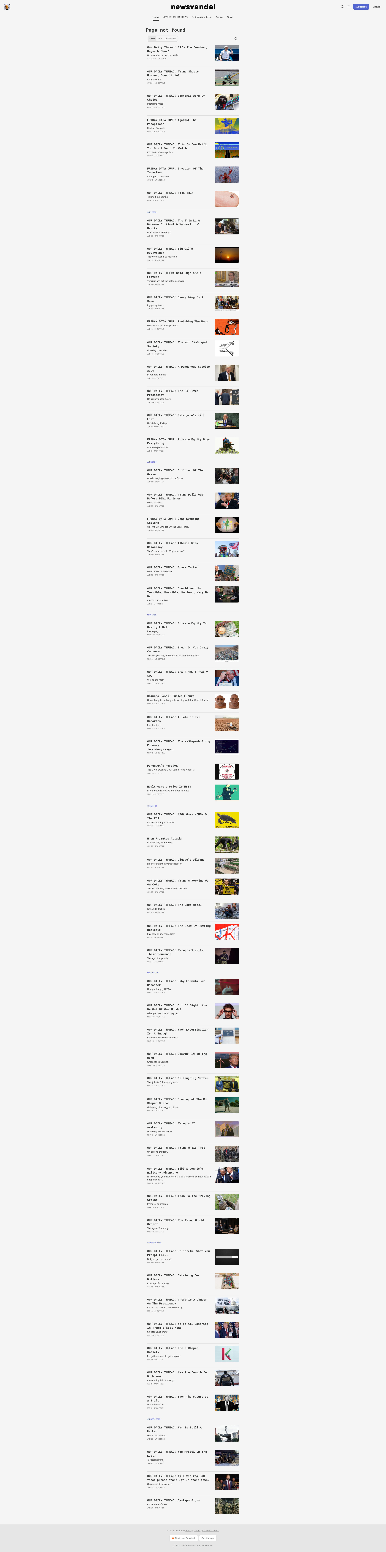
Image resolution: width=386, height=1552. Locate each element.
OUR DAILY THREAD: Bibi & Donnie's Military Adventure (175, 1170)
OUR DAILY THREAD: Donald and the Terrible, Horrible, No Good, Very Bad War (178, 592)
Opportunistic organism (159, 1483)
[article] (193, 55)
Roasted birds (154, 725)
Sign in (377, 6)
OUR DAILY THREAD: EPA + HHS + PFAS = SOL (177, 673)
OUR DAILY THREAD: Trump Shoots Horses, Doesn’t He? (173, 73)
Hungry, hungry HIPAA (159, 988)
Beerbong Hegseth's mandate (162, 1037)
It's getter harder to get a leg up (163, 1355)
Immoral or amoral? (157, 1203)
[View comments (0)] (169, 62)
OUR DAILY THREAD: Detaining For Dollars (173, 1277)
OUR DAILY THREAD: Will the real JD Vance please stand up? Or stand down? (178, 1478)
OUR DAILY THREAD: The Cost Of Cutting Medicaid (179, 928)
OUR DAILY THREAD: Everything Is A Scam (175, 299)
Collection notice (210, 1530)
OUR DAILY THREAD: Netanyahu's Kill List (175, 417)
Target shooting (155, 1459)
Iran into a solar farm (158, 600)
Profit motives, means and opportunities (168, 790)
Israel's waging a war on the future (165, 478)
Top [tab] (160, 38)
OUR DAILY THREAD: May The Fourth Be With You (177, 1374)
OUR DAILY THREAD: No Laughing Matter (177, 1078)
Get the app (208, 1538)
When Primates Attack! (165, 838)
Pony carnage (154, 79)
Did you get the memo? (159, 1258)
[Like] (149, 62)
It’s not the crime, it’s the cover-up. (165, 1307)
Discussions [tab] (170, 38)
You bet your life (155, 1404)
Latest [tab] (152, 38)
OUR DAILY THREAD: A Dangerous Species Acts (178, 368)
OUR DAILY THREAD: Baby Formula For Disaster (176, 983)
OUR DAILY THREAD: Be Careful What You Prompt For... (178, 1253)
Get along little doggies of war (163, 1107)
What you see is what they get (162, 1013)
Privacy (189, 1530)
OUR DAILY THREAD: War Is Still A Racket (174, 1429)
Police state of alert (157, 1504)
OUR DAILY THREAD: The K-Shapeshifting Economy (178, 743)
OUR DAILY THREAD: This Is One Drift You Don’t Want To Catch (177, 146)
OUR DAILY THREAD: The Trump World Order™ (175, 1222)
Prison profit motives (158, 1283)
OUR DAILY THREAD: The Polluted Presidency (172, 393)
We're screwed (154, 502)
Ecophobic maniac (156, 374)
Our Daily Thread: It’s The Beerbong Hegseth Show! (177, 49)
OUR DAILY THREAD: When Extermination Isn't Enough (177, 1031)
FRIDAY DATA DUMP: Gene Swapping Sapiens (173, 520)
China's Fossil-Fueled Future (170, 696)
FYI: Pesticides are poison (160, 152)
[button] (156, 17)
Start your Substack (185, 1538)
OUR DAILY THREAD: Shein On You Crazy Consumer (177, 649)
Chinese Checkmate (157, 1331)
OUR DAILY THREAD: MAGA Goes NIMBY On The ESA (177, 816)
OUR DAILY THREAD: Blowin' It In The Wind (177, 1055)
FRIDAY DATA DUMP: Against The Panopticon (171, 122)
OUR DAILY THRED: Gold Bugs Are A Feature (174, 275)
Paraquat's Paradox (162, 765)
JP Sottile (163, 59)
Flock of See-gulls (156, 127)
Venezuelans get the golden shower (165, 280)
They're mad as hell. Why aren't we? (165, 550)
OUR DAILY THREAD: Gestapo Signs (173, 1500)
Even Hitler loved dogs (159, 232)
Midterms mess (155, 103)
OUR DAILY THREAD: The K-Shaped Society (172, 1350)
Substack (178, 1545)
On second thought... (158, 1151)
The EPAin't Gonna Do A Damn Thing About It (170, 769)
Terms (197, 1530)
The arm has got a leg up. (160, 749)
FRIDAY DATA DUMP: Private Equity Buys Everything (178, 441)
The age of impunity (157, 958)
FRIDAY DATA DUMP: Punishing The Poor (177, 321)
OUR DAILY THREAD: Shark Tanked (172, 567)
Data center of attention (159, 571)
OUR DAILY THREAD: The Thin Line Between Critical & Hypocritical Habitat (173, 224)
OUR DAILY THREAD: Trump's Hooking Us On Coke (177, 882)
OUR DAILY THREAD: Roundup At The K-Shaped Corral (177, 1101)
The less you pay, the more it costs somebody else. (173, 655)
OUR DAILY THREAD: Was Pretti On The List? (177, 1453)
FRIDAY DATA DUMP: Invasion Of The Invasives (175, 170)
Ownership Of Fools (157, 447)
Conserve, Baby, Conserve (160, 822)
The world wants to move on (162, 256)
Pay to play (153, 631)
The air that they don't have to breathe (167, 888)
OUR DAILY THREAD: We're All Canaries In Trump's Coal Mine (177, 1325)
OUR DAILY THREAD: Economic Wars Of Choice (176, 97)
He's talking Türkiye (157, 423)
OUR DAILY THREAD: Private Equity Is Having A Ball (177, 625)
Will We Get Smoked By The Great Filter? (168, 526)
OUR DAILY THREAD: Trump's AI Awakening (171, 1125)
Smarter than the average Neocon (164, 863)
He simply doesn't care (159, 398)
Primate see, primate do (159, 842)
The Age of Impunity (157, 1228)
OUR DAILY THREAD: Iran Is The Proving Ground (178, 1198)
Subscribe (361, 6)
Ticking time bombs (157, 196)
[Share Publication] (349, 7)
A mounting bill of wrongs (160, 1380)
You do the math (155, 679)
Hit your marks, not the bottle (162, 55)
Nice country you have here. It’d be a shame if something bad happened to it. (179, 1178)
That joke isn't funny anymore (162, 1082)
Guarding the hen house (159, 1131)
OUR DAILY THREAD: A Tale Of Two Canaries (173, 719)
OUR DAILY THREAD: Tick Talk (170, 193)
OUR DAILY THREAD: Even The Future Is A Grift (177, 1398)
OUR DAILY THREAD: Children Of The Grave (175, 472)
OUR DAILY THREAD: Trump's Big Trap (176, 1147)
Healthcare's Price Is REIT (169, 786)
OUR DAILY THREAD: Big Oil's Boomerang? (170, 250)
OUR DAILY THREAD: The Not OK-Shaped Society (177, 344)
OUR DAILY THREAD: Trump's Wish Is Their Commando (175, 952)
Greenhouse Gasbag (157, 1061)
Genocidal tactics (156, 908)
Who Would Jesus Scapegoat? (162, 325)
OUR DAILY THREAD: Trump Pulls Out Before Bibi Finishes (175, 496)
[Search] (342, 7)
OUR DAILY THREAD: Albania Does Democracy (172, 545)
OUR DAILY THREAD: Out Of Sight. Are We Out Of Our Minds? (177, 1007)
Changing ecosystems (158, 176)
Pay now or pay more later (161, 933)
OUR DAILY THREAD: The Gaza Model (174, 905)
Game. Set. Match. (156, 1435)
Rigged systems (155, 305)
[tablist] (162, 39)
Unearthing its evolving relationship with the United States (177, 699)
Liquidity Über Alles (157, 350)
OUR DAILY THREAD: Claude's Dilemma (175, 859)
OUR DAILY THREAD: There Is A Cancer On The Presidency (177, 1301)
